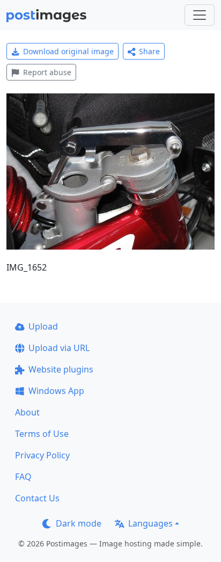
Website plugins (60, 369)
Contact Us (37, 498)
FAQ (23, 477)
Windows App (56, 391)
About (27, 412)
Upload (43, 326)
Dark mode (78, 523)
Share (149, 51)
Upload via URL (59, 348)
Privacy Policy (42, 455)
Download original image (68, 51)
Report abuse (47, 72)
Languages (150, 523)
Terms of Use (42, 434)
